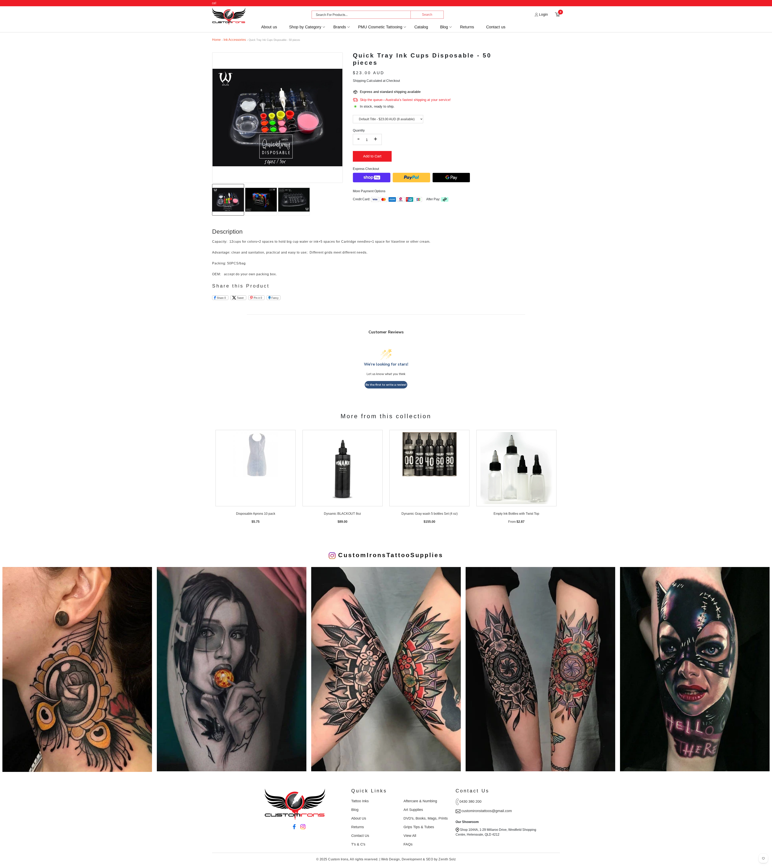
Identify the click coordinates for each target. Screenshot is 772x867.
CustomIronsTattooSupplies (389, 555)
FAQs (408, 844)
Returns (467, 27)
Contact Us (360, 836)
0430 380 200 (470, 801)
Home (216, 39)
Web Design (390, 859)
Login (543, 14)
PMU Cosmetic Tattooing (380, 27)
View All (409, 836)
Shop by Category (305, 27)
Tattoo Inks (360, 801)
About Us (358, 818)
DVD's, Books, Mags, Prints (425, 818)
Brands (339, 27)
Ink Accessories (235, 39)
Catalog (421, 27)
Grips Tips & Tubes (418, 827)
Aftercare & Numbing (420, 801)
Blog (444, 27)
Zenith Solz (447, 859)
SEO (429, 859)
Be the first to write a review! (386, 385)
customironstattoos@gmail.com (486, 811)
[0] (557, 14)
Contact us (495, 27)
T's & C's (358, 844)
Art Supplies (413, 810)
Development (412, 859)
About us (269, 27)
